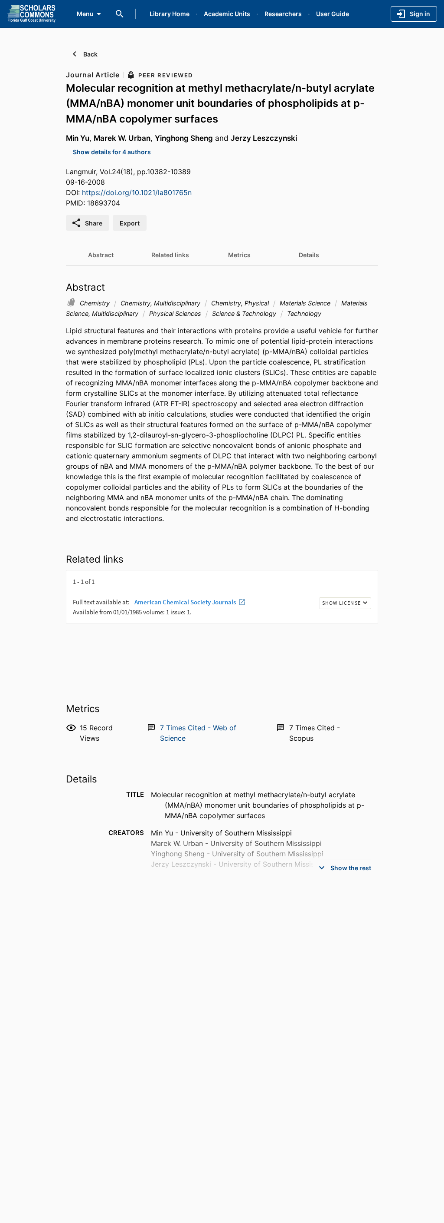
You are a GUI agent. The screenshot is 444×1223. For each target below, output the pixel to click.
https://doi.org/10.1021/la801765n (137, 192)
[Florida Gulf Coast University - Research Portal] (31, 13)
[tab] (100, 255)
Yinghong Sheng (184, 138)
